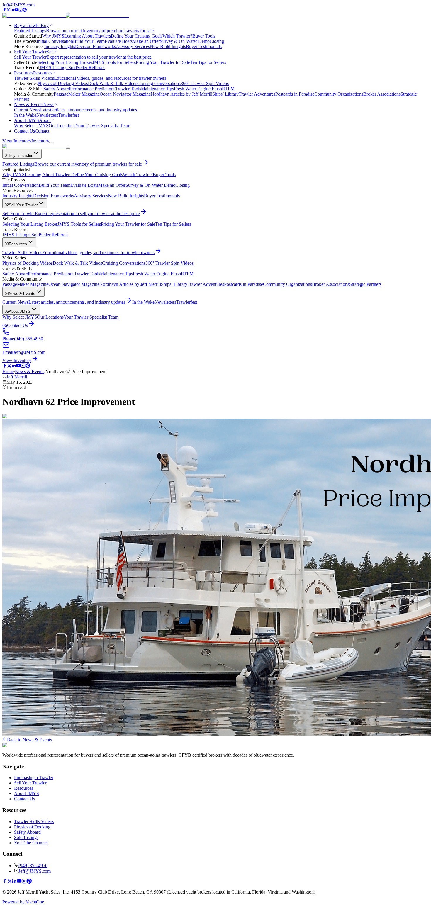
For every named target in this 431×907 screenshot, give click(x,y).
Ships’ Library (225, 93)
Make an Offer (146, 41)
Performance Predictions (92, 88)
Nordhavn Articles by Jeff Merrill (181, 93)
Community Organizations (338, 93)
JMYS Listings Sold (58, 67)
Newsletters (47, 115)
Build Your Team (89, 41)
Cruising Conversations (159, 83)
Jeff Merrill (16, 376)
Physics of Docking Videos (63, 83)
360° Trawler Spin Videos (205, 83)
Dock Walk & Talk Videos (112, 83)
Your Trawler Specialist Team (102, 125)
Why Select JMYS (31, 125)
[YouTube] (16, 10)
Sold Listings (26, 837)
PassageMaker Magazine (77, 93)
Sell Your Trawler (30, 782)
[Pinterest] (25, 10)
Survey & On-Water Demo (185, 41)
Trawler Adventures (257, 93)
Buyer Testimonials (204, 46)
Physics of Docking (32, 826)
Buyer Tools (203, 35)
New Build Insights (168, 46)
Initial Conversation (55, 41)
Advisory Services (133, 46)
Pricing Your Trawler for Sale (163, 62)
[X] (8, 10)
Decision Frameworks (95, 46)
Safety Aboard (56, 88)
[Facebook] (4, 10)
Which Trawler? (177, 35)
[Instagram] (20, 10)
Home (8, 371)
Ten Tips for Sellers (208, 62)
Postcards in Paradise (294, 93)
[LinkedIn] (12, 10)
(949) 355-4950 (32, 865)
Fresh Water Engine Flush (198, 88)
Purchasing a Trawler (33, 777)
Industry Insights (59, 46)
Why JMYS (53, 35)
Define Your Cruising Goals (136, 35)
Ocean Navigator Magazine (125, 93)
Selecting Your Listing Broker (64, 62)
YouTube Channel (31, 842)
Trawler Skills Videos (34, 821)
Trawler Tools (128, 88)
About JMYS (26, 793)
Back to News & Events (29, 739)
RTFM (228, 88)
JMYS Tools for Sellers (114, 62)
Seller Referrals (91, 67)
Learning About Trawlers (87, 35)
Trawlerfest (68, 115)
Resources (23, 788)
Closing (217, 41)
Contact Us (24, 798)
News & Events (29, 371)
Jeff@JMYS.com (18, 4)
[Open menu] (51, 142)
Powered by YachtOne (23, 901)
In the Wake (25, 115)
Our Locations (62, 125)
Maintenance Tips (157, 88)
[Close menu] (68, 148)
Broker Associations (382, 93)
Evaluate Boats (119, 41)
